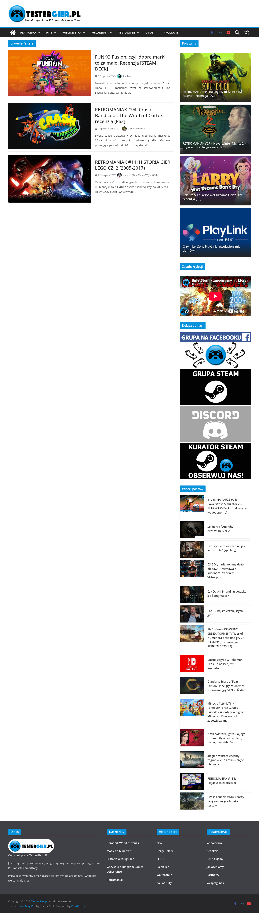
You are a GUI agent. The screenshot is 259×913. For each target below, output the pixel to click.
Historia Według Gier (120, 859)
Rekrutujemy (215, 859)
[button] (38, 32)
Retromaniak (115, 880)
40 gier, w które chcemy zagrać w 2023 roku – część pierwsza (225, 760)
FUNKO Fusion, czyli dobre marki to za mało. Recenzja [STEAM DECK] (130, 63)
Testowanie (127, 32)
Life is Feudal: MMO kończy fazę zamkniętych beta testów (225, 801)
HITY (49, 32)
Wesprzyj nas (215, 883)
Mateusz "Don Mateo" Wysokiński (140, 175)
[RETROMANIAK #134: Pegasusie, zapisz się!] (192, 781)
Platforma (28, 32)
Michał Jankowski (136, 128)
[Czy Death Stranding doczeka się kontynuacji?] (192, 594)
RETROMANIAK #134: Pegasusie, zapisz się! (221, 781)
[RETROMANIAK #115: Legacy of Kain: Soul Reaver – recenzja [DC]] (215, 77)
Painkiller (163, 867)
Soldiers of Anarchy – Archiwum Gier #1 (221, 529)
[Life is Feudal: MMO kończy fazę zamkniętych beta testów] (192, 802)
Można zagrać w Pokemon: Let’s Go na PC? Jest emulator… (225, 664)
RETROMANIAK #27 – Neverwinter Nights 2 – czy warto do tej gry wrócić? (214, 146)
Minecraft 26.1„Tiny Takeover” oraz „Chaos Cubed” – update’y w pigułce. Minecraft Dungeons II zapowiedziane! (226, 712)
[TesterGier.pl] (12, 32)
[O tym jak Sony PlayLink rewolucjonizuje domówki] (215, 232)
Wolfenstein (164, 875)
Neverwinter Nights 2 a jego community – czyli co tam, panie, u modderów (226, 738)
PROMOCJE (171, 32)
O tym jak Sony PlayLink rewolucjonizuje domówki (211, 249)
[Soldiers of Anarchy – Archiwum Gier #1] (192, 529)
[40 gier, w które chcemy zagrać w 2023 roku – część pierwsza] (192, 761)
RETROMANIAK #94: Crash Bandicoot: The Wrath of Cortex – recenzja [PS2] (130, 115)
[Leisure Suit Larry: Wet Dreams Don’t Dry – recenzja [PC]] (215, 180)
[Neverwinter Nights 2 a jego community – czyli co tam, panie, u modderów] (192, 739)
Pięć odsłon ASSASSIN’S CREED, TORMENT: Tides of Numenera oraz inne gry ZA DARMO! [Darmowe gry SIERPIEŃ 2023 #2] (226, 637)
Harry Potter (165, 851)
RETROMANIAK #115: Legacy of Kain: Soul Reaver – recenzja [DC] (212, 94)
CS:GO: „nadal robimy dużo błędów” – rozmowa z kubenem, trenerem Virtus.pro (225, 570)
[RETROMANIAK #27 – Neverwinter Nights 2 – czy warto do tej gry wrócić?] (215, 129)
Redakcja (212, 851)
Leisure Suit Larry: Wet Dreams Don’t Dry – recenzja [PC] (213, 197)
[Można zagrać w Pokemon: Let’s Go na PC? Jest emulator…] (192, 665)
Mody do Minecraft (119, 851)
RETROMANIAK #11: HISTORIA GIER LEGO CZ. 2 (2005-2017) (132, 165)
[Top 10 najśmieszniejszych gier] (192, 613)
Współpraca (214, 843)
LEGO (160, 859)
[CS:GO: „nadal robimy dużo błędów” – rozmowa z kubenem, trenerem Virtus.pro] (192, 572)
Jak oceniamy (215, 867)
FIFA (159, 843)
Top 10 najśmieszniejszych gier (225, 613)
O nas (149, 32)
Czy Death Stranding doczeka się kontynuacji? (226, 594)
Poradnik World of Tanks (123, 843)
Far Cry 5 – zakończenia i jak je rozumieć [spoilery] (226, 548)
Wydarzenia (99, 32)
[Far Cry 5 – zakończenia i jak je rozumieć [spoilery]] (192, 549)
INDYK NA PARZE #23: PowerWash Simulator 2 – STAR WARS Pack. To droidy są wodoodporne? (227, 506)
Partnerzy (213, 875)
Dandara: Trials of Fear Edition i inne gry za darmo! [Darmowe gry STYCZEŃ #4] (226, 686)
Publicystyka (71, 32)
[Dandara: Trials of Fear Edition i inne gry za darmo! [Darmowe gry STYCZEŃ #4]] (192, 687)
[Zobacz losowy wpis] (246, 32)
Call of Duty (164, 883)
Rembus (126, 76)
